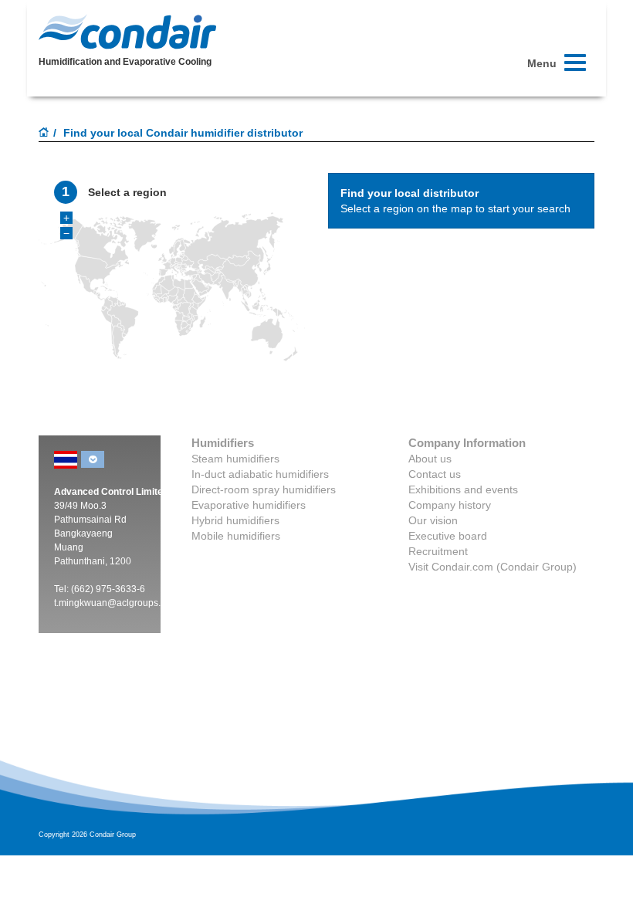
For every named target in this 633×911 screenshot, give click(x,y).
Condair (127, 31)
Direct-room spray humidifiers (263, 489)
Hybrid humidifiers (235, 520)
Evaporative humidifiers (248, 505)
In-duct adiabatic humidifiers (260, 474)
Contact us (434, 474)
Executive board (447, 536)
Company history (449, 505)
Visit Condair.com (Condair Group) (492, 566)
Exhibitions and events (463, 489)
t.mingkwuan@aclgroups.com (116, 603)
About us (430, 458)
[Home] (44, 133)
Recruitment (438, 551)
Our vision (433, 520)
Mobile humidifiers (235, 536)
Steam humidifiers (235, 458)
